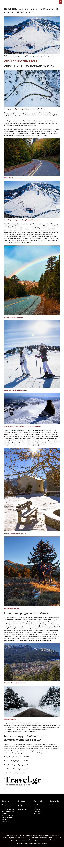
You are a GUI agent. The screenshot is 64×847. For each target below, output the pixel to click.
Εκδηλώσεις (37, 809)
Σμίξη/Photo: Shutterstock (13, 317)
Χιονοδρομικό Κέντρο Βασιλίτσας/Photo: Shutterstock (22, 220)
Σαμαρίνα (20, 807)
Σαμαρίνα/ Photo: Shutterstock (15, 534)
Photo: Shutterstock (11, 608)
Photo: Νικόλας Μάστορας (13, 178)
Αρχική (20, 805)
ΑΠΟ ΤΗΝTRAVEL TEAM (20, 60)
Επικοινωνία (53, 805)
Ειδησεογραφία (22, 809)
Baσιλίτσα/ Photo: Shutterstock (15, 390)
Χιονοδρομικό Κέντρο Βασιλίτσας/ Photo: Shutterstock (23, 426)
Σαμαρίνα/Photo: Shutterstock (15, 683)
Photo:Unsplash (10, 719)
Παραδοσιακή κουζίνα (40, 807)
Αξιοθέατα (37, 813)
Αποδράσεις (37, 811)
